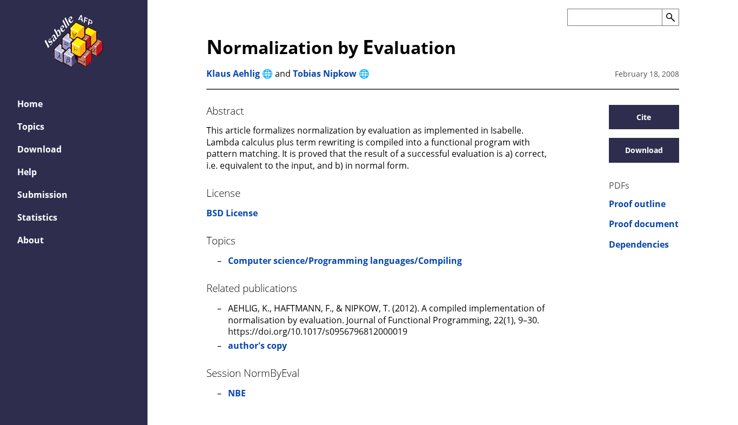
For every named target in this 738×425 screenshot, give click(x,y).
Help (27, 172)
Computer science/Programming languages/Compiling (345, 261)
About (30, 240)
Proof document (644, 224)
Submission (42, 195)
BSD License (232, 213)
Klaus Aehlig (233, 73)
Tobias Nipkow (325, 73)
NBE (237, 393)
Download (39, 149)
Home (30, 104)
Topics (30, 126)
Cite (643, 117)
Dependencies (639, 244)
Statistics (37, 217)
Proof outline (637, 204)
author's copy (257, 345)
